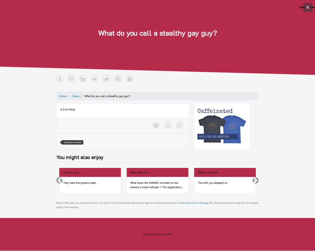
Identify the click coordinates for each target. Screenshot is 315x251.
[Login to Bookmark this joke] (156, 125)
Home (62, 96)
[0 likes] (167, 125)
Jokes (75, 96)
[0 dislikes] (179, 125)
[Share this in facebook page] (59, 78)
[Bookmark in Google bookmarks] (118, 78)
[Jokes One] (8, 6)
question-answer (72, 142)
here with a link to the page (194, 202)
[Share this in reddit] (106, 78)
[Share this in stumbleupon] (94, 78)
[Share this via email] (129, 78)
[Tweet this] (71, 78)
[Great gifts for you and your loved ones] (222, 126)
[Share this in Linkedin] (83, 78)
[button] (59, 180)
